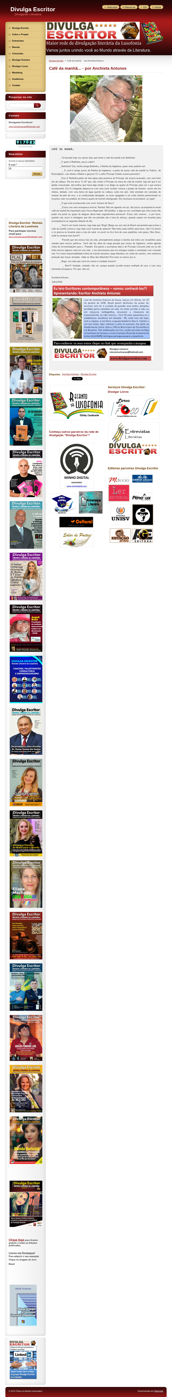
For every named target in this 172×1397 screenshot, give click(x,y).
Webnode (158, 1391)
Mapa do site (130, 7)
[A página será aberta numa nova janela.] (106, 142)
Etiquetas (54, 374)
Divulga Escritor (56, 61)
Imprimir (158, 7)
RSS (145, 7)
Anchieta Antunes (70, 374)
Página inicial (112, 7)
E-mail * (13, 165)
